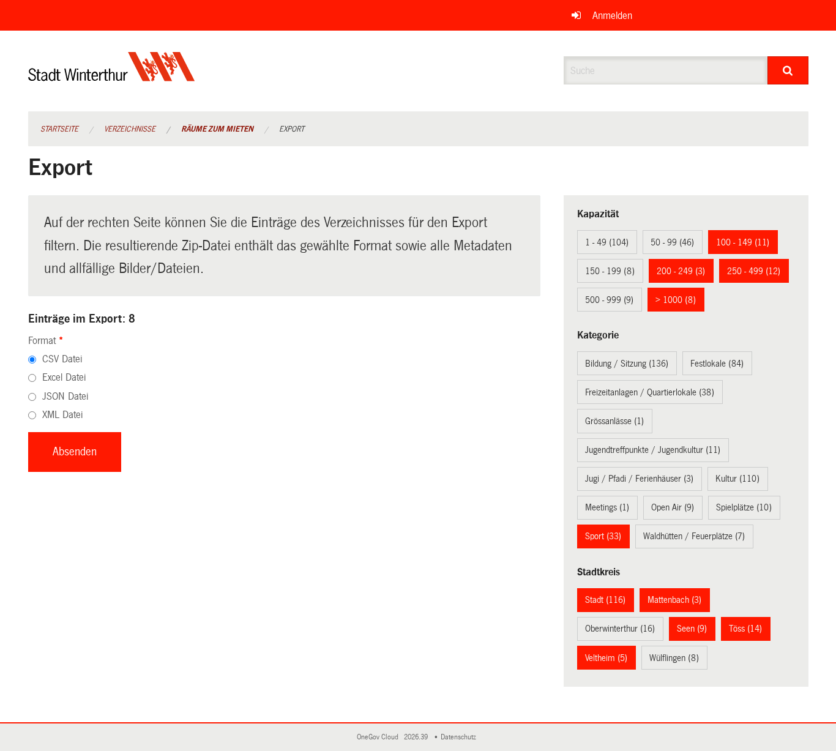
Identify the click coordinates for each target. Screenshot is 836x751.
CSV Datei (62, 359)
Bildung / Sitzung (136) (626, 363)
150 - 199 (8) (610, 271)
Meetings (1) (607, 507)
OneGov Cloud (379, 737)
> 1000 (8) (675, 300)
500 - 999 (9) (609, 300)
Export (291, 129)
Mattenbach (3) (674, 600)
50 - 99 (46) (672, 242)
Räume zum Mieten (217, 129)
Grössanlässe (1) (614, 421)
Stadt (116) (605, 600)
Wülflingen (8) (674, 658)
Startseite (59, 129)
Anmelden (612, 15)
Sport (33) (603, 536)
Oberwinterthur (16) (620, 628)
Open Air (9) (672, 507)
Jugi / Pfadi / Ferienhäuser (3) (639, 479)
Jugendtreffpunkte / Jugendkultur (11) (652, 450)
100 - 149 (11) (742, 242)
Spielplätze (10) (744, 507)
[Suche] (787, 70)
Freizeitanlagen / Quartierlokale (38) (649, 392)
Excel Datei (64, 377)
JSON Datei (65, 396)
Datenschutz (460, 737)
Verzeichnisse (129, 129)
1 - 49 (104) (607, 242)
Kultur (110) (737, 479)
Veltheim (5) (606, 658)
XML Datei (62, 414)
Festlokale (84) (717, 363)
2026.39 (416, 737)
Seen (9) (692, 628)
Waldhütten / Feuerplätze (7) (694, 536)
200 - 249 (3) (681, 271)
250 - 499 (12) (753, 271)
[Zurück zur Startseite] (111, 76)
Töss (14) (745, 628)
